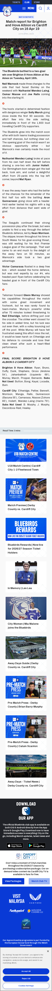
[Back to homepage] (7, 11)
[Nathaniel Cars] (16, 911)
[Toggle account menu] (48, 8)
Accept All (26, 971)
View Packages (13, 881)
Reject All (26, 979)
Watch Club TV (39, 881)
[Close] (48, 951)
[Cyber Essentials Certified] (26, 923)
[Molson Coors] (35, 911)
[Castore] (35, 898)
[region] (26, 969)
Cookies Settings (26, 986)
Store (37, 2)
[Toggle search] (40, 8)
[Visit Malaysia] (16, 898)
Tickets (16, 2)
